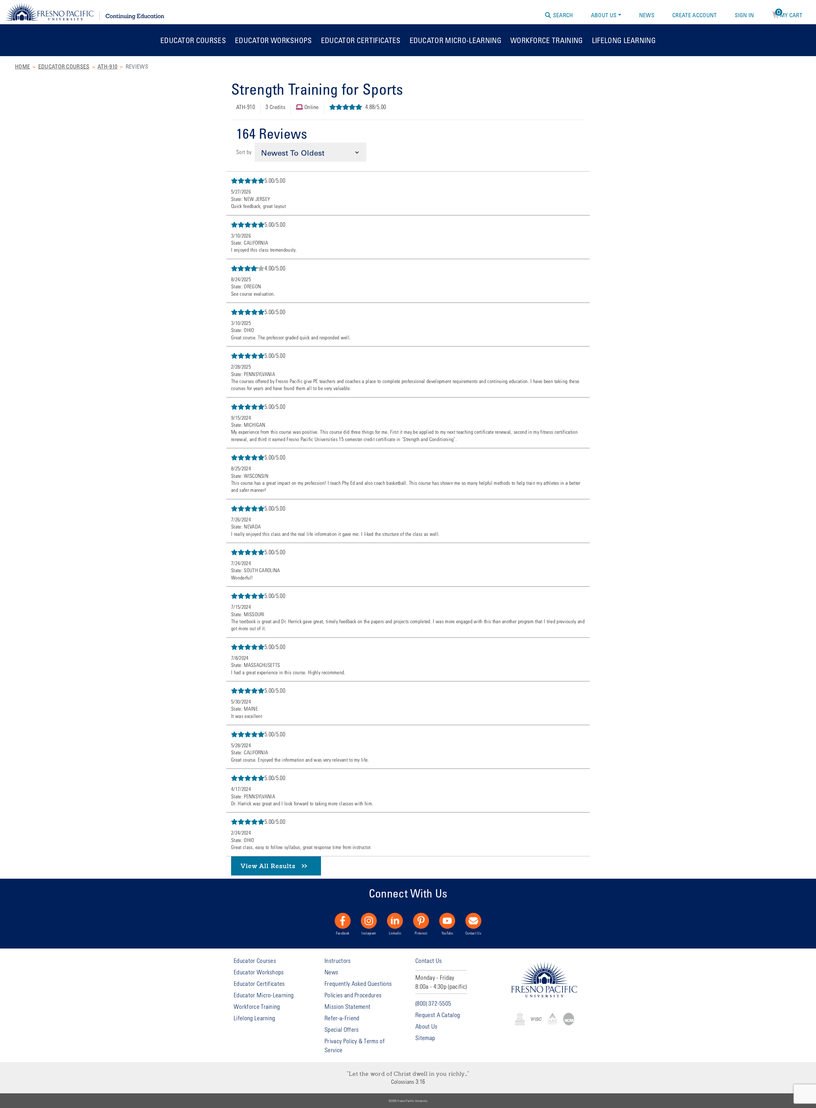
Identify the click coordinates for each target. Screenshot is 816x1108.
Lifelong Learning (624, 40)
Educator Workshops (273, 40)
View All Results (268, 865)
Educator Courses (193, 40)
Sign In (744, 14)
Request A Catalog (437, 1014)
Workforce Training (546, 40)
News (646, 14)
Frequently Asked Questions (358, 983)
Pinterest (421, 932)
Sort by (243, 152)
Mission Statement (347, 1006)
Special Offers (341, 1029)
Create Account (694, 14)
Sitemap (425, 1037)
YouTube (447, 932)
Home (22, 66)
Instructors (337, 960)
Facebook (343, 932)
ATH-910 (107, 66)
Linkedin (395, 932)
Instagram (368, 932)
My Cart (789, 14)
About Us (604, 14)
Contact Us (473, 932)
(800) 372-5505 (433, 1003)
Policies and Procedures (353, 995)
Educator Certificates (361, 40)
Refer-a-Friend (341, 1018)
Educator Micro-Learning (455, 40)
